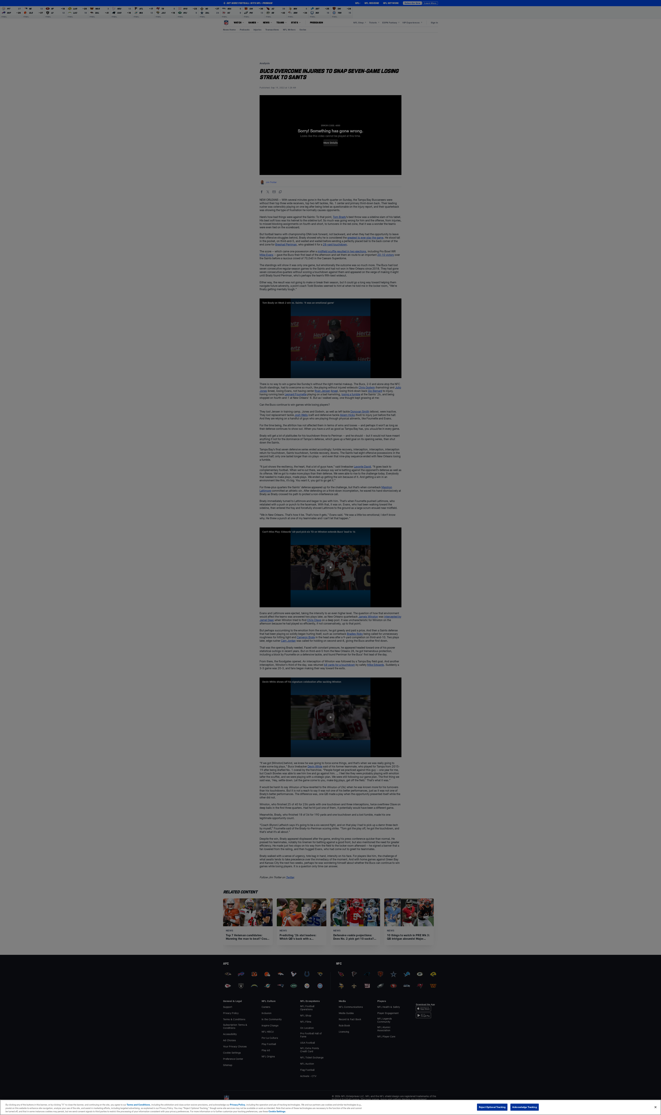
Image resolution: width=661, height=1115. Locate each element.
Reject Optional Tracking (492, 1107)
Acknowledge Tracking (524, 1107)
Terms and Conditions (138, 1104)
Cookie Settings (277, 1111)
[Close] (655, 1107)
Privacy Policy (237, 1104)
